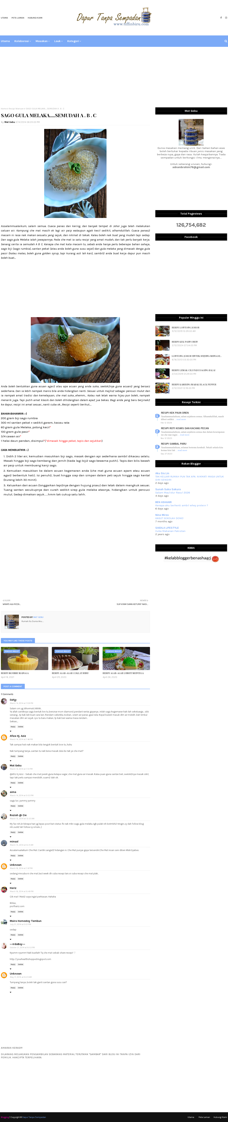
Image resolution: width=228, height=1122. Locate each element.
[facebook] (220, 18)
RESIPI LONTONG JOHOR (185, 327)
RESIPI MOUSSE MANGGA (15, 673)
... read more (180, 419)
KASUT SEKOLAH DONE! (169, 518)
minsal (14, 841)
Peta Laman (18, 18)
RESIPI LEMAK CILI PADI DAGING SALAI (193, 370)
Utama (4, 18)
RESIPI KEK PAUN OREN (185, 341)
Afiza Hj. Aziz (18, 736)
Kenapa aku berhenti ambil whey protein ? (181, 505)
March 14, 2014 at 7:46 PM (21, 739)
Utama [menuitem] (5, 41)
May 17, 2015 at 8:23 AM (21, 977)
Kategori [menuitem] (73, 41)
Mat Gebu (9, 122)
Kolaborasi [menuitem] (21, 41)
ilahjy (13, 699)
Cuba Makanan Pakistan (170, 531)
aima (13, 792)
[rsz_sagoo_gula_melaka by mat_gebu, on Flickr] (75, 217)
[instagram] (225, 18)
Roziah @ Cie (18, 815)
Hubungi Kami (35, 18)
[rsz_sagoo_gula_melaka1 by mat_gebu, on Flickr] (75, 382)
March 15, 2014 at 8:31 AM (21, 845)
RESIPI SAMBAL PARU (173, 443)
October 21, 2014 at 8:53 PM (22, 947)
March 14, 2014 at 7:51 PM (21, 769)
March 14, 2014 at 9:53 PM (21, 795)
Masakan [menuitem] (42, 41)
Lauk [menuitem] (57, 41)
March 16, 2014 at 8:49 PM (21, 891)
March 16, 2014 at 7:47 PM (21, 868)
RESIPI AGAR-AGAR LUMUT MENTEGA (123, 673)
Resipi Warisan (16, 108)
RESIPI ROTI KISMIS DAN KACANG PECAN (185, 428)
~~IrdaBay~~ (17, 944)
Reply (13, 727)
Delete (20, 727)
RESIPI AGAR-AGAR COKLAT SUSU (70, 673)
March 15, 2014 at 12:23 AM (22, 819)
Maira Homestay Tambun (26, 921)
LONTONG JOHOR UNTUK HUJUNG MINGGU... (197, 355)
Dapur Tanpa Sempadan (34, 1117)
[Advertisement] (114, 77)
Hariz (13, 888)
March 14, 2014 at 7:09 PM (21, 703)
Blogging (5, 1117)
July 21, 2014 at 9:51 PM (20, 924)
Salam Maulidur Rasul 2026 (172, 492)
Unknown (16, 864)
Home (4, 108)
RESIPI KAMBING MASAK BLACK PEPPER (194, 384)
